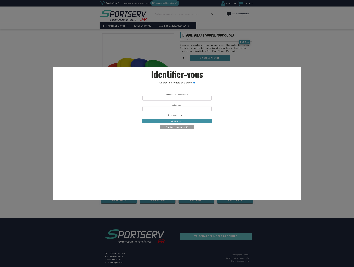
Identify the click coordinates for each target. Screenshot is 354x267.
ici (194, 82)
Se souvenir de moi (178, 115)
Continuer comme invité (177, 127)
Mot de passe (177, 105)
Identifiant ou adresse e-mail (177, 94)
